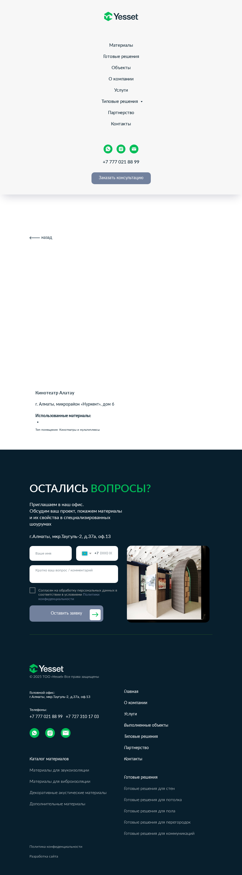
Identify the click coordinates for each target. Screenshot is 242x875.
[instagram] (121, 149)
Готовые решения (121, 56)
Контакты (121, 124)
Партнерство (121, 113)
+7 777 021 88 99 (121, 162)
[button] (121, 178)
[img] (34, 733)
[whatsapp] (108, 149)
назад (46, 238)
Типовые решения (120, 101)
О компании (121, 79)
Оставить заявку (66, 613)
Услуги (121, 90)
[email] (134, 149)
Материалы (121, 45)
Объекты (121, 68)
